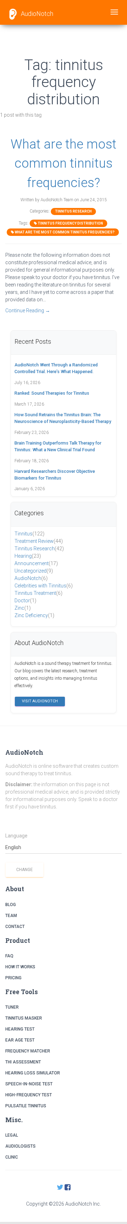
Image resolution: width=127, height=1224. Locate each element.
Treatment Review (38, 541)
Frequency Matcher (27, 1051)
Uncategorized (33, 571)
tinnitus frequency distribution (70, 223)
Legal (11, 1135)
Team (11, 915)
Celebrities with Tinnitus (43, 585)
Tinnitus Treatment (38, 593)
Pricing (13, 977)
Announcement (36, 563)
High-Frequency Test (28, 1094)
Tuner (12, 1007)
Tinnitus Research (73, 211)
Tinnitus (29, 533)
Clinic (11, 1157)
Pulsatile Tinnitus (25, 1105)
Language (16, 836)
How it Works (20, 966)
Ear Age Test (20, 1040)
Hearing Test (20, 1029)
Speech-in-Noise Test (29, 1083)
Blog (10, 904)
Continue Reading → (27, 310)
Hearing (27, 556)
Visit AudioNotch (40, 701)
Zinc (22, 608)
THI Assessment (23, 1062)
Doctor (25, 600)
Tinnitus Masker (23, 1018)
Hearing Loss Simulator (32, 1073)
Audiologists (20, 1146)
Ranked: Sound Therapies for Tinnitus (51, 393)
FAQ (9, 955)
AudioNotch (36, 13)
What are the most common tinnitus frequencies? (63, 163)
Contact (15, 926)
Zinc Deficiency (34, 615)
